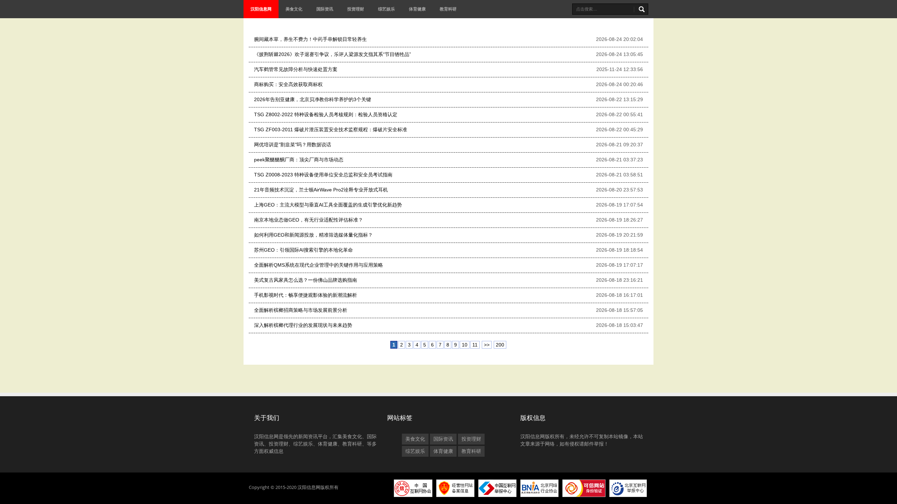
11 (475, 345)
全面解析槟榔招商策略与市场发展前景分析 (300, 310)
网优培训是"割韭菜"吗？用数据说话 (292, 144)
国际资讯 (324, 9)
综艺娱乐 (386, 9)
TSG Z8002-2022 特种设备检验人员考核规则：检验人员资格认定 (325, 114)
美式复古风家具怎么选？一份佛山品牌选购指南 (305, 280)
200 (500, 345)
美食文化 (294, 9)
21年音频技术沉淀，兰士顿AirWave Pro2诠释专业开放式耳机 (321, 189)
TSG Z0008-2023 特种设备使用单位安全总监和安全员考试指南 (323, 174)
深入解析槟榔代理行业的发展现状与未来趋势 (303, 325)
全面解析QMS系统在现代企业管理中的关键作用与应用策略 (318, 265)
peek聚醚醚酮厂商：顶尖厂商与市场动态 (298, 159)
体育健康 (417, 9)
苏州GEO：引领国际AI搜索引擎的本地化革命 (303, 250)
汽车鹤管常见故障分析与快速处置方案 (295, 69)
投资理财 (355, 9)
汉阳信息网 (261, 9)
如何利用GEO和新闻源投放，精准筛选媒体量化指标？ (313, 235)
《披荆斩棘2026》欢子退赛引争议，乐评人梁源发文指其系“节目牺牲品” (332, 54)
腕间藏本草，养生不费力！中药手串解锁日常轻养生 (310, 39)
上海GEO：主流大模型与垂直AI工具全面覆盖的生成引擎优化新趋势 (328, 205)
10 (464, 345)
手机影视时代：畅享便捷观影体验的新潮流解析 (305, 295)
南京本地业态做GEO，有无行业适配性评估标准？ (308, 220)
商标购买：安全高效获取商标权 (288, 84)
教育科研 (448, 9)
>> (486, 345)
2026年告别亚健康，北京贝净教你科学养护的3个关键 (312, 99)
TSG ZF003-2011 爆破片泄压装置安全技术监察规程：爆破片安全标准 (330, 129)
